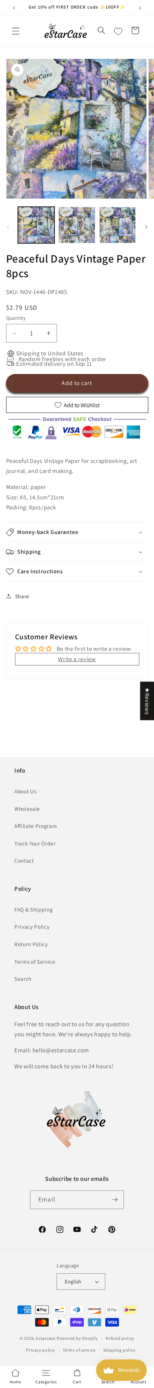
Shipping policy (119, 1350)
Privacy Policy (31, 926)
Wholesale (27, 808)
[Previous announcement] (14, 8)
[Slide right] (146, 227)
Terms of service (79, 1350)
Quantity (16, 317)
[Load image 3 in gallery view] (117, 225)
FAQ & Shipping (33, 909)
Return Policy (31, 944)
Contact (24, 860)
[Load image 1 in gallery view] (36, 225)
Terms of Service (35, 961)
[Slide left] (8, 227)
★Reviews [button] (147, 700)
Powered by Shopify (77, 1338)
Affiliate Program (35, 825)
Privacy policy (40, 1350)
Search (23, 978)
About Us (25, 791)
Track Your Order (35, 843)
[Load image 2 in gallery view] (76, 225)
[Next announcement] (140, 8)
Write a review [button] (77, 659)
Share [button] (22, 596)
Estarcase (46, 1338)
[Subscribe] (114, 1199)
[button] (15, 31)
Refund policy (120, 1338)
